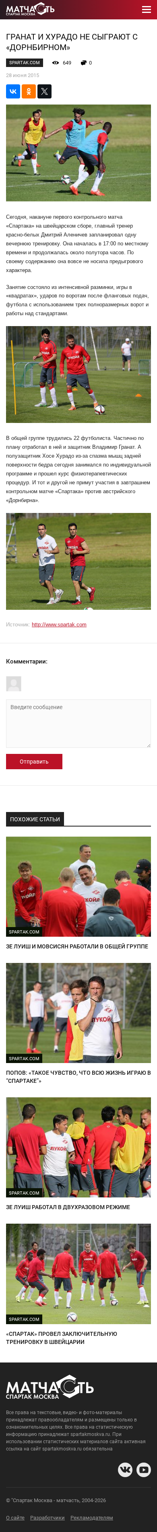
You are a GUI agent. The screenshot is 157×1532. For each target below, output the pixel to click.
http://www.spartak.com (59, 625)
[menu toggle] (146, 9)
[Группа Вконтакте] (125, 1470)
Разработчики (47, 1518)
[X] (44, 91)
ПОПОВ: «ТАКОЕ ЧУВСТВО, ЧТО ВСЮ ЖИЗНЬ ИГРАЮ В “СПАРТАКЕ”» (78, 1076)
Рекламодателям (91, 1518)
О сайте (15, 1518)
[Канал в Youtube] (143, 1470)
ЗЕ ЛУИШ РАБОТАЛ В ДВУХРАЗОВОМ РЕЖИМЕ (68, 1207)
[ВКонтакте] (13, 91)
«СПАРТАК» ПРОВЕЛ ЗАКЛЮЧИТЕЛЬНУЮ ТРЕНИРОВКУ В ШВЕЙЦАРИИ (61, 1338)
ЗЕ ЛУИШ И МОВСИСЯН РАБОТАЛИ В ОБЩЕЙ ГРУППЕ (77, 946)
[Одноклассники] (29, 91)
